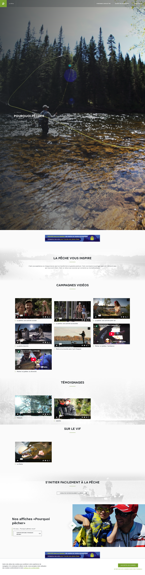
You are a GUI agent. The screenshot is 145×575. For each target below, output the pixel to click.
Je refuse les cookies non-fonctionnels (128, 569)
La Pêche (11, 3)
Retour (19, 112)
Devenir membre (138, 3)
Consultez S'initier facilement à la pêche (71, 493)
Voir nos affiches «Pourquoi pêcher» (25, 533)
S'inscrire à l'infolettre (103, 3)
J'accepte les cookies (128, 565)
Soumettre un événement (122, 3)
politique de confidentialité (31, 568)
